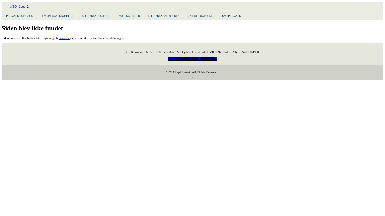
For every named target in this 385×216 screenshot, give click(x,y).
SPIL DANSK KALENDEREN (163, 16)
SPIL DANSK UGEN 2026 (19, 16)
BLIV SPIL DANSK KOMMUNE (57, 16)
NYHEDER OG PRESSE (200, 16)
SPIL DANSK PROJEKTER (96, 16)
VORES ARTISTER (129, 16)
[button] (20, 16)
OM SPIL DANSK (231, 16)
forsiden (64, 38)
